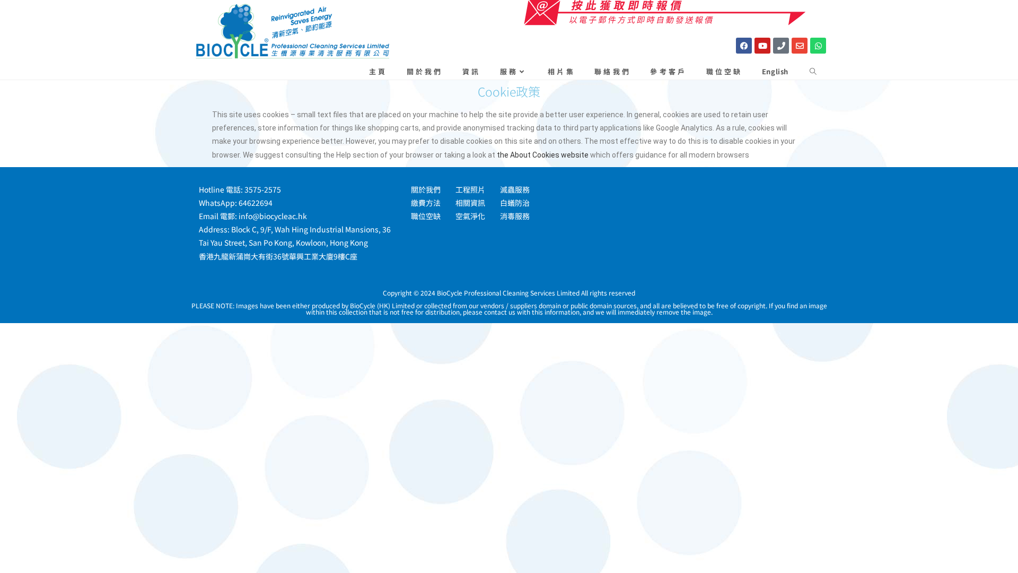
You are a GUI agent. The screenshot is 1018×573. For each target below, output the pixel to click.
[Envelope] (800, 46)
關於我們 (426, 189)
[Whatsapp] (818, 46)
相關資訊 (470, 202)
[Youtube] (762, 46)
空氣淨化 (470, 216)
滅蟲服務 (515, 189)
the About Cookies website (543, 155)
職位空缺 (426, 216)
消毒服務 (515, 216)
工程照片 (470, 189)
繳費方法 (426, 202)
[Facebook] (744, 46)
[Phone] (781, 46)
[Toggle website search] (813, 72)
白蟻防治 (515, 202)
